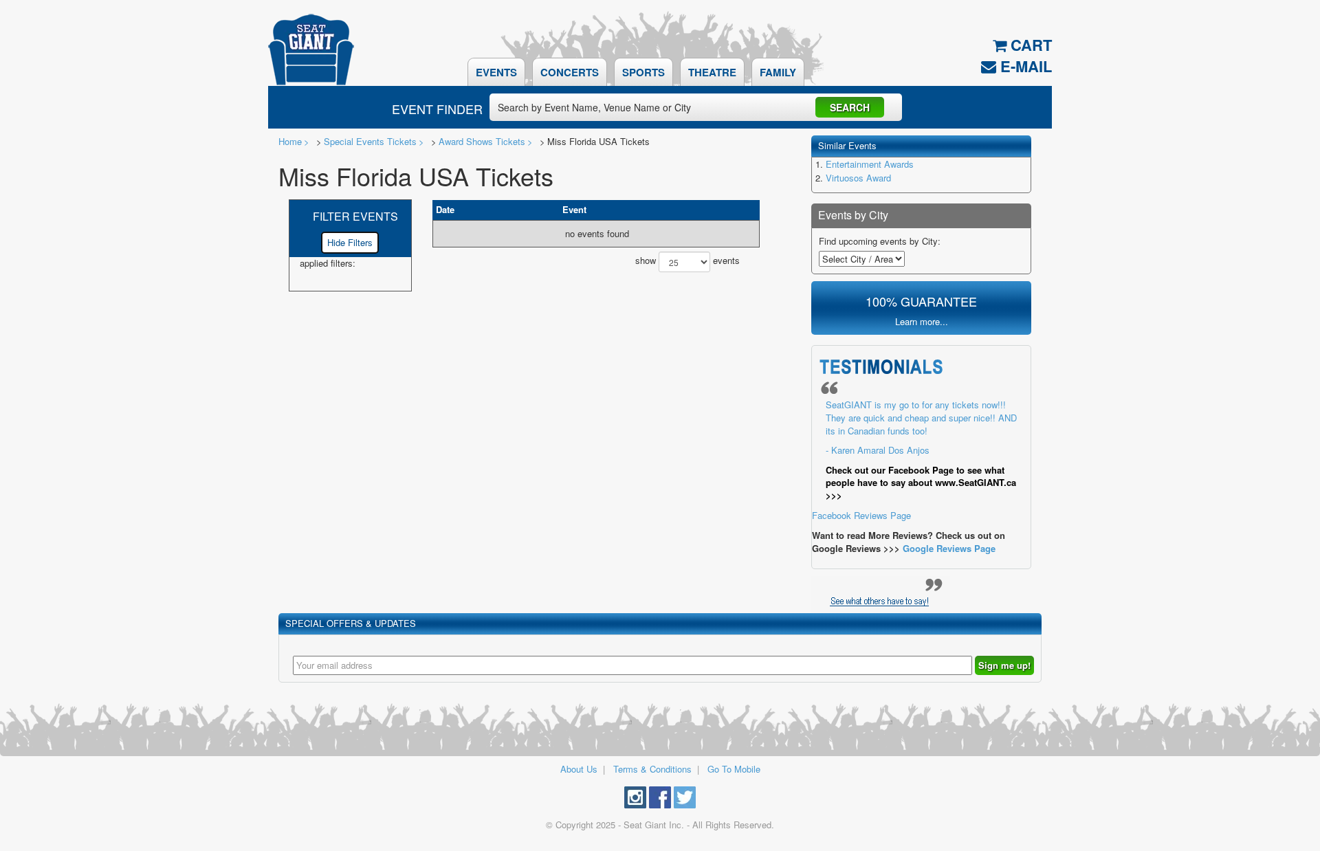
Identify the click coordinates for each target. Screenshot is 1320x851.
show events (687, 260)
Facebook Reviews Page (914, 460)
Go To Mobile (733, 768)
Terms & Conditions (652, 768)
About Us (578, 768)
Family (778, 72)
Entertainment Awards (870, 163)
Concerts (569, 72)
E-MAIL (1024, 66)
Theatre (712, 72)
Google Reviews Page (949, 548)
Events (496, 72)
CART (1029, 45)
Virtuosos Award (858, 177)
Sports (643, 72)
